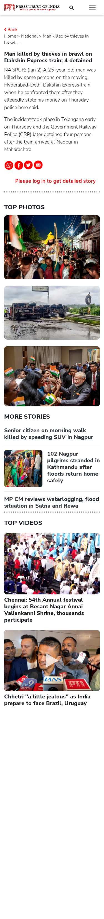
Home (10, 36)
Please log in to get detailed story (55, 181)
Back (12, 29)
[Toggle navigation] (92, 7)
